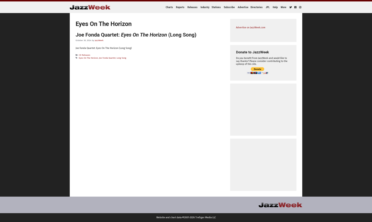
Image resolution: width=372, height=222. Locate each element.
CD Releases (84, 55)
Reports (180, 7)
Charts (169, 7)
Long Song (121, 58)
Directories (257, 7)
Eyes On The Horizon (88, 58)
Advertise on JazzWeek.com (250, 27)
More (283, 7)
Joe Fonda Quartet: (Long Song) (136, 35)
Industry (205, 7)
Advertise (243, 7)
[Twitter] (290, 7)
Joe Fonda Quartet (107, 58)
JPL (268, 7)
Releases (192, 7)
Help (275, 7)
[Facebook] (295, 7)
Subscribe (229, 7)
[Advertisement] (263, 109)
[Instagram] (299, 7)
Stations (216, 7)
